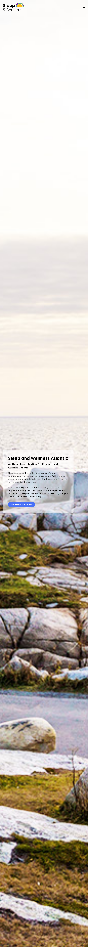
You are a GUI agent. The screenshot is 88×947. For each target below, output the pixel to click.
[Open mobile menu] (84, 7)
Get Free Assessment (21, 504)
